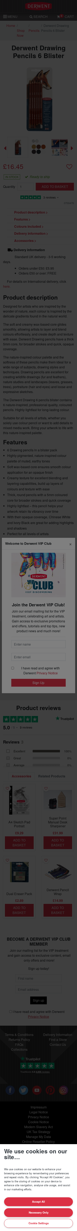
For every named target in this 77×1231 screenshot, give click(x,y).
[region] (38, 1187)
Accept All (38, 1201)
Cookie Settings (39, 1223)
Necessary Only (38, 1212)
